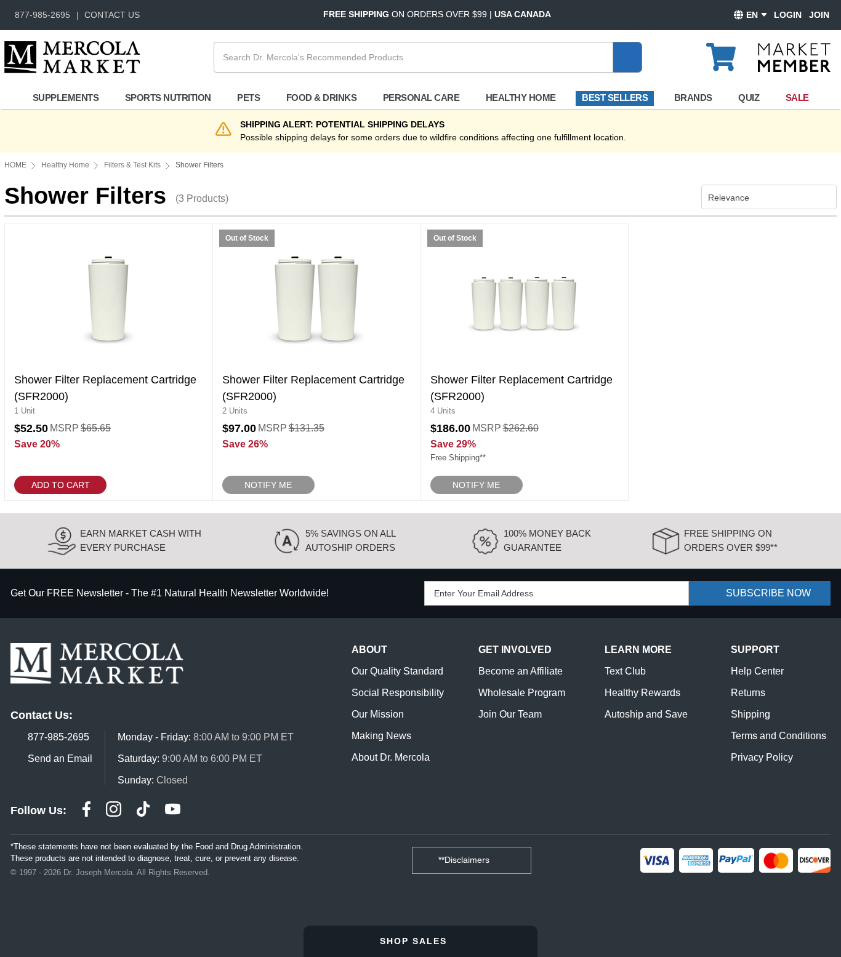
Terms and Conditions (778, 736)
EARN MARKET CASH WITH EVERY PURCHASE (140, 540)
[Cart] (728, 51)
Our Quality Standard (397, 671)
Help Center (757, 671)
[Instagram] (113, 810)
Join (819, 15)
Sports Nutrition (168, 97)
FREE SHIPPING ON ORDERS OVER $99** (731, 540)
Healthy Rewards (642, 692)
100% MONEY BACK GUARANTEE (547, 540)
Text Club (625, 671)
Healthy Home (521, 97)
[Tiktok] (143, 810)
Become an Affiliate (520, 671)
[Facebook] (86, 810)
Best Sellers (615, 97)
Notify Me (268, 485)
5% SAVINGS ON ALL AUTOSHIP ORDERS (350, 540)
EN (752, 15)
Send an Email (60, 758)
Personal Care (421, 97)
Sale (797, 97)
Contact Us (112, 15)
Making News (381, 736)
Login (788, 15)
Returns (748, 692)
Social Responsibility (398, 692)
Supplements (66, 97)
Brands (693, 97)
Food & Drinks (321, 97)
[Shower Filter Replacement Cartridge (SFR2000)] (108, 361)
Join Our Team (510, 714)
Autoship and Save (646, 714)
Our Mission (378, 714)
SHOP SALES (415, 941)
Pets (248, 97)
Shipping (750, 714)
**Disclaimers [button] (465, 860)
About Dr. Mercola (391, 757)
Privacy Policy (762, 757)
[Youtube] (172, 810)
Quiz (748, 97)
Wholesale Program (521, 692)
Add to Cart (60, 485)
